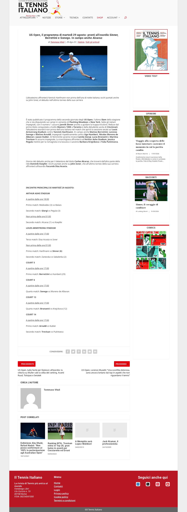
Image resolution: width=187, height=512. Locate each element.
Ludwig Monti (143, 211)
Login (57, 489)
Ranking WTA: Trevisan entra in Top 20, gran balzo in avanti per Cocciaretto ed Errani (60, 447)
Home (57, 482)
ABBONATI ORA (151, 51)
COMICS (151, 227)
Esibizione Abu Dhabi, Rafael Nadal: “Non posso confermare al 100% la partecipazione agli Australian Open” (33, 448)
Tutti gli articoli (92, 42)
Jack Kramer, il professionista (110, 442)
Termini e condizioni (64, 500)
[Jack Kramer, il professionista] (114, 430)
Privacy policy (61, 493)
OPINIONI (151, 113)
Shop (100, 17)
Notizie (46, 17)
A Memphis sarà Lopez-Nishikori (83, 442)
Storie (59, 17)
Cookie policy (61, 496)
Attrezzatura (27, 17)
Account (112, 17)
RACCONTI (151, 177)
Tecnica (74, 17)
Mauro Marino (143, 154)
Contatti (88, 17)
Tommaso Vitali (57, 42)
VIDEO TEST (151, 76)
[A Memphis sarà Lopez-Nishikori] (87, 430)
